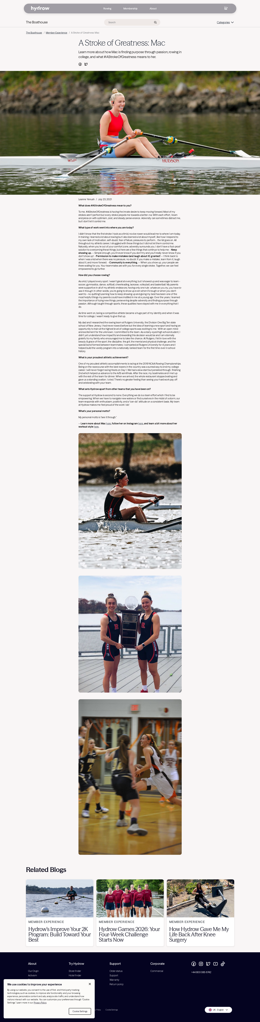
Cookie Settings (80, 1011)
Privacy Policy (40, 1002)
